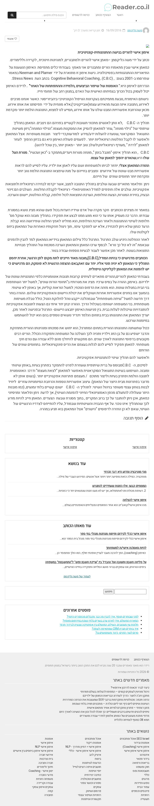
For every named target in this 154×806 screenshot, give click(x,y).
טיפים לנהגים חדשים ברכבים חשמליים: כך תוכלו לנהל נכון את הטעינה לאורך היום (104, 712)
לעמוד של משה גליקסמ (77, 576)
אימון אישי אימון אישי (136, 751)
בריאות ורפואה (140, 763)
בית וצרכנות (46, 759)
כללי (146, 775)
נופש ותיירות (142, 783)
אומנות (49, 739)
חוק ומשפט (142, 767)
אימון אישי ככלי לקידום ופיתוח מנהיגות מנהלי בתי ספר (113, 534)
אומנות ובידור (141, 743)
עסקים (97, 787)
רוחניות (145, 795)
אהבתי (10, 39)
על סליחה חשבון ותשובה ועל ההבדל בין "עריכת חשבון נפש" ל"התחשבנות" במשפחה (95, 562)
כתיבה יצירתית (92, 775)
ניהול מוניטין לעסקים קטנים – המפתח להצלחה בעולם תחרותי (114, 692)
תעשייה (144, 799)
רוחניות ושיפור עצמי (89, 795)
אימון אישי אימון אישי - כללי (85, 751)
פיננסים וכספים (140, 791)
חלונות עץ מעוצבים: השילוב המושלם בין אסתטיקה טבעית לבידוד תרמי (99, 625)
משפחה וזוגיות (44, 779)
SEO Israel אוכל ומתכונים (134, 739)
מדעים (145, 779)
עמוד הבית (143, 787)
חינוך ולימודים (45, 767)
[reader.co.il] (78, 5)
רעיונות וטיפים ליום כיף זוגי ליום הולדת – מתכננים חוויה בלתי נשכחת (110, 704)
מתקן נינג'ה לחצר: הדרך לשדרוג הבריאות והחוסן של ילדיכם (116, 696)
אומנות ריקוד (93, 743)
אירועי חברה (46, 755)
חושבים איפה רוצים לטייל (87, 767)
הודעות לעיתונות (91, 763)
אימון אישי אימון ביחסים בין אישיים (33, 751)
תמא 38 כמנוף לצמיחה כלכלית (131, 720)
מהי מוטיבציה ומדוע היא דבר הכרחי (125, 472)
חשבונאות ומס (141, 771)
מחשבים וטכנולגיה (91, 779)
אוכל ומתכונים (93, 739)
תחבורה (48, 795)
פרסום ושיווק (93, 791)
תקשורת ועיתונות (91, 799)
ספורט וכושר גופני (90, 783)
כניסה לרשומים (80, 15)
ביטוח (98, 759)
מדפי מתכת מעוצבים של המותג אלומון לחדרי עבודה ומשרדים (114, 716)
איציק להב (95, 755)
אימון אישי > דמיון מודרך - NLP (83, 747)
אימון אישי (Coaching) (136, 747)
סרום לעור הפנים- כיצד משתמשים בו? (116, 633)
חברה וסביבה (45, 763)
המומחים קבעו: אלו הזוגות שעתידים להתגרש (119, 486)
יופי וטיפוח (95, 771)
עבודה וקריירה (45, 783)
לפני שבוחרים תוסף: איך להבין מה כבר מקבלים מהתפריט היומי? (102, 617)
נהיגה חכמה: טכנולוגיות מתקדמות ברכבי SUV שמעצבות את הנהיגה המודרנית (106, 700)
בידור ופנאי (142, 759)
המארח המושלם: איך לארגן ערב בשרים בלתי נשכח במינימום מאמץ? (100, 621)
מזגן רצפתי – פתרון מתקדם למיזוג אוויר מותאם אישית (118, 708)
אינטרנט (144, 755)
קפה (50, 791)
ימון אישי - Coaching (41, 771)
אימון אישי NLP (44, 747)
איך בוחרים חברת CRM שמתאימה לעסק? (115, 629)
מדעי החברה (46, 775)
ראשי (120, 15)
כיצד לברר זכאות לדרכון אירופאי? (130, 688)
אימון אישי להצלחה (134, 500)
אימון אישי (139, 447)
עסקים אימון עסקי (42, 787)
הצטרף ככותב (103, 15)
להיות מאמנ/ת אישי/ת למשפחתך (126, 548)
